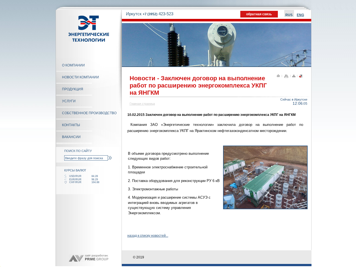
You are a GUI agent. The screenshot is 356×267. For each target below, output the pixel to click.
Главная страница (142, 103)
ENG (300, 15)
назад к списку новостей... (147, 236)
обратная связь (259, 14)
